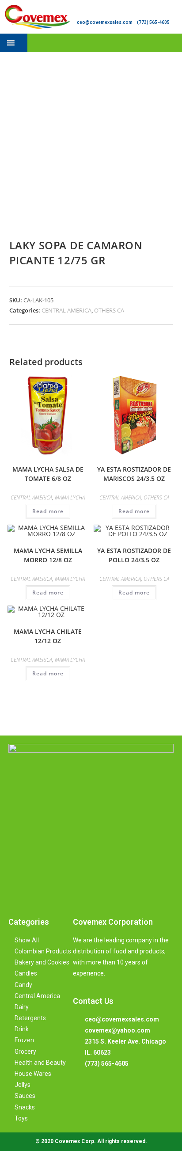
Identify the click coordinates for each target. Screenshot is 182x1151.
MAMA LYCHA (70, 497)
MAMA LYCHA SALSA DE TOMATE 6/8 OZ (47, 474)
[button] (174, 42)
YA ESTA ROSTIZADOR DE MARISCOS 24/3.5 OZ (134, 474)
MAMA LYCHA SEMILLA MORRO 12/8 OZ (48, 555)
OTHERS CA (109, 310)
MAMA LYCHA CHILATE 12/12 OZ (48, 636)
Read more (48, 511)
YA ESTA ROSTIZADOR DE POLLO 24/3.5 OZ (134, 555)
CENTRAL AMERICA (66, 310)
